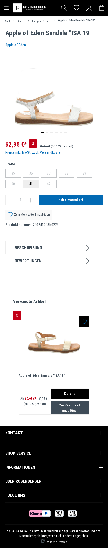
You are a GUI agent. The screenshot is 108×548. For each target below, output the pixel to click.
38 (69, 174)
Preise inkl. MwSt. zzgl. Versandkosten (33, 152)
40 (16, 185)
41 (31, 184)
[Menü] (6, 8)
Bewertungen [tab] (28, 260)
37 (52, 174)
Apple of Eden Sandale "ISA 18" (42, 375)
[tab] (52, 247)
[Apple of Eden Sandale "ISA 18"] (54, 342)
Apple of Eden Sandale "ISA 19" (76, 20)
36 (34, 174)
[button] (42, 132)
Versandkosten (79, 531)
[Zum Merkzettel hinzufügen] (84, 321)
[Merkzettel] (76, 8)
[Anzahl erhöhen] (30, 200)
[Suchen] (64, 8)
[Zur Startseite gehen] (30, 7)
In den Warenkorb (70, 200)
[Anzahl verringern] (10, 200)
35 (16, 174)
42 (52, 185)
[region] (54, 359)
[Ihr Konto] (89, 8)
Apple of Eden (15, 45)
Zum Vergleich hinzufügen (70, 407)
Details (69, 393)
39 (87, 174)
